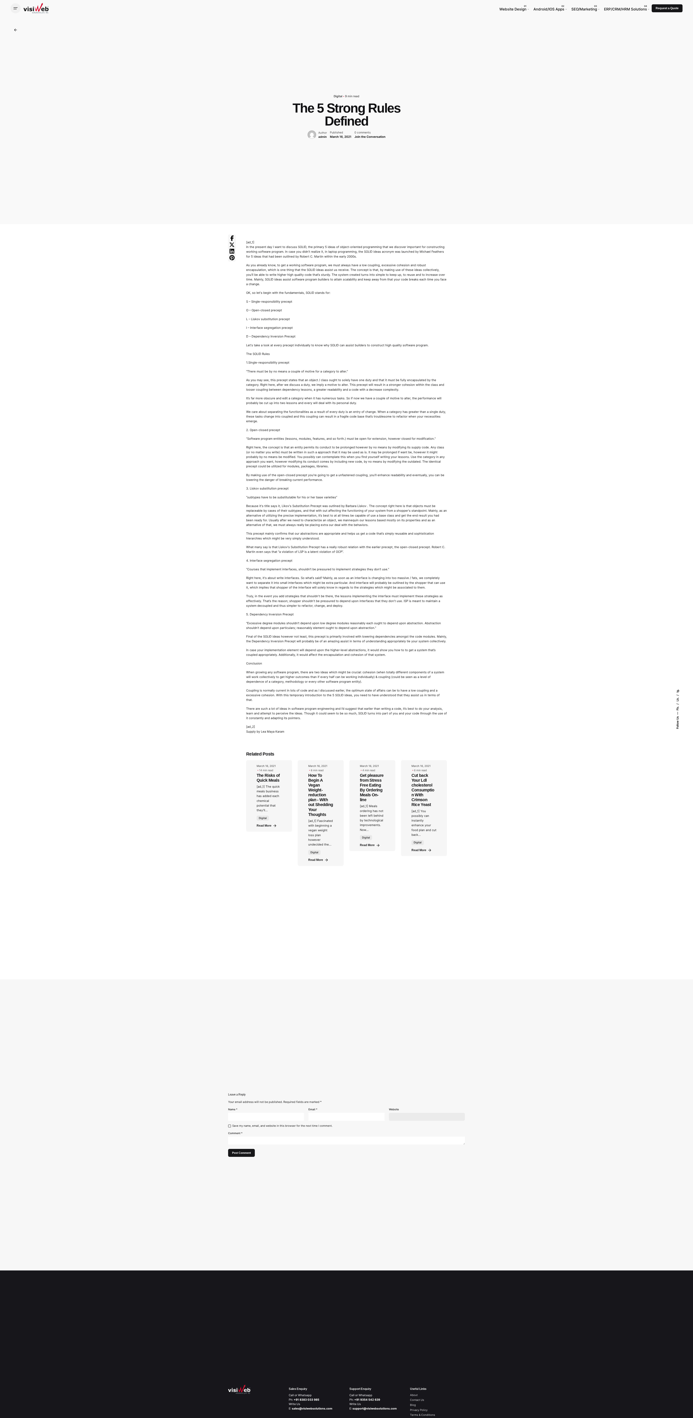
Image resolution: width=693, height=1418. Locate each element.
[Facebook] (232, 238)
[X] (232, 245)
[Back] (15, 30)
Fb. (677, 707)
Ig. (677, 691)
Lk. (677, 699)
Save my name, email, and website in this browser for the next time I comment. (282, 1125)
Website (394, 1109)
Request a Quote (667, 8)
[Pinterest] (232, 257)
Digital (338, 96)
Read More (264, 825)
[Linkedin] (232, 251)
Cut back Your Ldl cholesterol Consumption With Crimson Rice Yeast (422, 790)
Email (312, 1109)
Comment (235, 1133)
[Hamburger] (15, 8)
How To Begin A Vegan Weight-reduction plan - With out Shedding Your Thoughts (320, 795)
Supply (251, 731)
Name (232, 1109)
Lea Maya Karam (272, 731)
